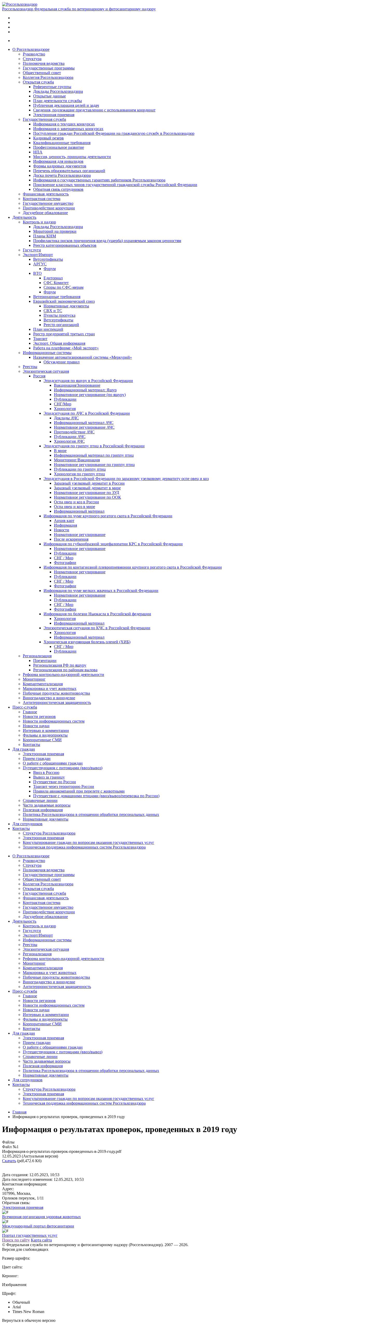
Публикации (65, 399)
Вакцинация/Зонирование (77, 385)
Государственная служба (44, 119)
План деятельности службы (57, 100)
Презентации (45, 660)
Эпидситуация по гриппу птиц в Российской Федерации (94, 446)
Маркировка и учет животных (49, 688)
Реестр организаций (61, 324)
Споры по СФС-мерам (63, 287)
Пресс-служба (24, 707)
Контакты (31, 744)
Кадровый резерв (48, 138)
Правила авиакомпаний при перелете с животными (79, 791)
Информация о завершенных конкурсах (68, 128)
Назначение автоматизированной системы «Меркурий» (82, 357)
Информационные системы (47, 352)
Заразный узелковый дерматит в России (89, 483)
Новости (61, 530)
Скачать (9, 1161)
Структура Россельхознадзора (49, 833)
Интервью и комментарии (46, 730)
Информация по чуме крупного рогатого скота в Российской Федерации (108, 516)
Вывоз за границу (49, 777)
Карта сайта (41, 1240)
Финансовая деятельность (46, 194)
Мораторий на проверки (54, 231)
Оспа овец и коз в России (76, 502)
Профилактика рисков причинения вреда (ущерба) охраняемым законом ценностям (107, 240)
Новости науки (36, 726)
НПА (38, 152)
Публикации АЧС (70, 436)
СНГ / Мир (63, 558)
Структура (32, 59)
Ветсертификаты (48, 259)
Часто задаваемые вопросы (46, 805)
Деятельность (24, 217)
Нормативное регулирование (79, 534)
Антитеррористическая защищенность (57, 702)
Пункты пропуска (59, 315)
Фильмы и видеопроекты (45, 735)
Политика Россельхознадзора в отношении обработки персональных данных (91, 814)
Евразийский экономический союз (64, 301)
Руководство (34, 54)
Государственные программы (49, 68)
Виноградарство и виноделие (49, 698)
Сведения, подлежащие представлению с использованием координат (94, 110)
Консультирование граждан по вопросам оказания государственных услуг (88, 842)
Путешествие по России (54, 782)
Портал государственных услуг (30, 1235)
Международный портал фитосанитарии (38, 1226)
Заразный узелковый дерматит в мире (87, 488)
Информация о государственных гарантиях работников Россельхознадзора (99, 180)
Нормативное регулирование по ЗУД (86, 492)
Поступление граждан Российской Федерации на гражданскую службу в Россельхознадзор (113, 133)
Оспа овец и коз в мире (74, 506)
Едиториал (53, 278)
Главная (19, 1112)
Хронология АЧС (69, 441)
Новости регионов (39, 716)
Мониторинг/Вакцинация (77, 460)
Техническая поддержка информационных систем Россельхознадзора (84, 847)
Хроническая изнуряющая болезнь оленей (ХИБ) (87, 642)
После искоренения (71, 539)
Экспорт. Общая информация (59, 343)
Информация (65, 525)
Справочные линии (40, 800)
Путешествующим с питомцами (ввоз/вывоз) (62, 768)
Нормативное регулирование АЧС (84, 427)
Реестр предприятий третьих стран (64, 334)
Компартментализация (43, 684)
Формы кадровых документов (59, 166)
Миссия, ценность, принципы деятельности (72, 156)
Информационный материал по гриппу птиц (94, 455)
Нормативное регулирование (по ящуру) (90, 394)
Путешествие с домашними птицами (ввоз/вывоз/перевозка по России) (96, 796)
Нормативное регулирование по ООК (87, 497)
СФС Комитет (56, 282)
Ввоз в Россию (46, 772)
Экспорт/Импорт (38, 254)
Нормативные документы (66, 306)
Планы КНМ (44, 236)
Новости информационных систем (53, 721)
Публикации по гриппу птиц (80, 469)
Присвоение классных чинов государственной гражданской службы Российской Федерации (115, 184)
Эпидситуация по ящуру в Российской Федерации (88, 380)
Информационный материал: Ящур (85, 390)
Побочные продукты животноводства (56, 693)
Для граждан (23, 749)
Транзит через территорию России (63, 786)
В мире (60, 450)
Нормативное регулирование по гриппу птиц (94, 464)
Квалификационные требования (61, 142)
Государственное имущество (48, 203)
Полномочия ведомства (44, 63)
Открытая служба (38, 82)
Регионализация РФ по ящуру (59, 665)
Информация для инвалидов (58, 161)
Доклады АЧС (66, 418)
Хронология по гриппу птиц (79, 474)
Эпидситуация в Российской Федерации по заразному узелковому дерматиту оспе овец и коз (126, 478)
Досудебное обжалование (45, 212)
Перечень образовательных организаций (69, 170)
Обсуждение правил (62, 362)
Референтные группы (52, 86)
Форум (50, 268)
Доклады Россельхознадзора (58, 91)
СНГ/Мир (62, 404)
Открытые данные (49, 96)
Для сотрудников (27, 824)
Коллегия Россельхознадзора (48, 77)
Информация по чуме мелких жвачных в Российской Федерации (101, 590)
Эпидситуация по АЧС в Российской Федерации (87, 413)
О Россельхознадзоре (31, 49)
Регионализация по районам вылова (65, 670)
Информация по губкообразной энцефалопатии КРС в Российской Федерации (113, 544)
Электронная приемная (53, 114)
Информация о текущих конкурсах (64, 124)
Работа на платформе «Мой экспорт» (66, 348)
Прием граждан (37, 758)
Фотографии (65, 562)
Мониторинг (34, 679)
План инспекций (48, 329)
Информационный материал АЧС (84, 422)
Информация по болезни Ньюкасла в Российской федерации (97, 614)
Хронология (65, 408)
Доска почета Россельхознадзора (62, 175)
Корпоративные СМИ (42, 740)
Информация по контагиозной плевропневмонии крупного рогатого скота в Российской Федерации (133, 567)
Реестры (30, 366)
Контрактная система (41, 198)
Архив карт (64, 520)
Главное (30, 712)
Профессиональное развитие (58, 147)
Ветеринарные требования (56, 296)
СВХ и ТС (53, 310)
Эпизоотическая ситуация (46, 371)
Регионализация (37, 656)
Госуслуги (32, 250)
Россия (39, 376)
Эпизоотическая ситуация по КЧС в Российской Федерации (97, 628)
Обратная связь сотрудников (58, 189)
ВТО (37, 273)
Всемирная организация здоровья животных (41, 1217)
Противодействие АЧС (74, 432)
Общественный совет (42, 72)
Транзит (40, 338)
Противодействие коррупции (49, 208)
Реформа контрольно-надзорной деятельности (63, 674)
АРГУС (40, 264)
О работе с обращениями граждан (53, 763)
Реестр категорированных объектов (64, 245)
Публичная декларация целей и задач (66, 105)
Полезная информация (43, 810)
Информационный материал (79, 511)
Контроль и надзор (39, 222)
